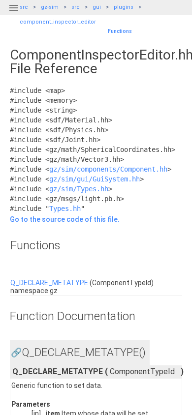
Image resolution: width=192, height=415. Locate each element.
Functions (120, 31)
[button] (14, 14)
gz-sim (50, 7)
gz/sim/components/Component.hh (108, 169)
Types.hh (65, 208)
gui (97, 7)
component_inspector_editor (58, 22)
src (75, 7)
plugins (123, 7)
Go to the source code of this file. (65, 219)
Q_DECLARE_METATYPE (49, 283)
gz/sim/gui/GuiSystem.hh (94, 179)
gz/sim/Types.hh (78, 189)
